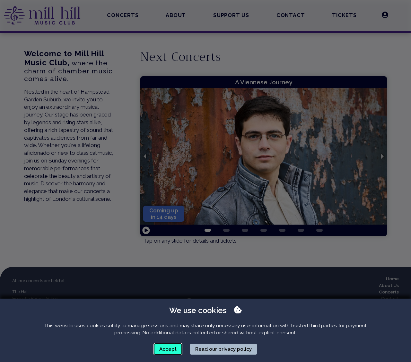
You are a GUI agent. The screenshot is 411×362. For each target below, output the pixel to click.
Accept (168, 349)
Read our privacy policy (223, 349)
